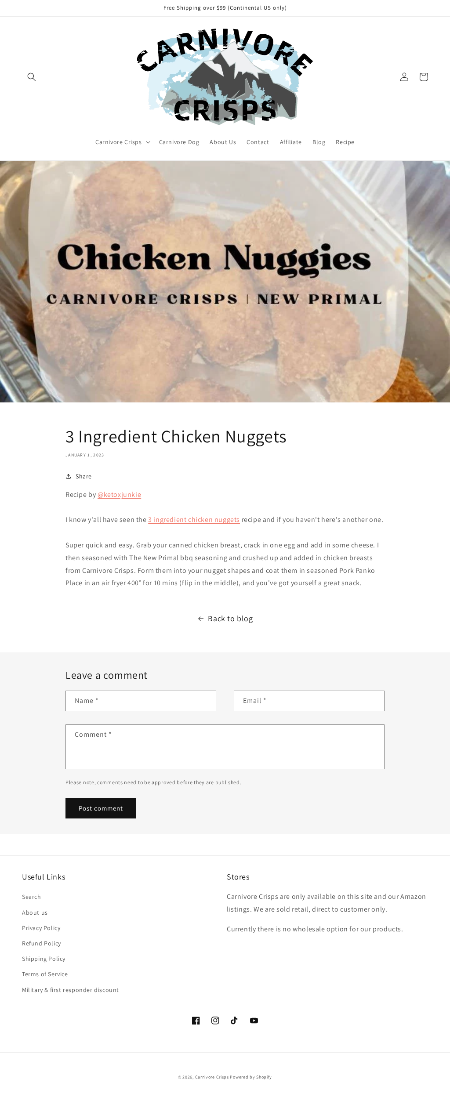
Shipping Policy (43, 959)
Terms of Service (45, 974)
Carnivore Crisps (212, 1077)
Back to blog (230, 618)
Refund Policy (41, 943)
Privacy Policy (41, 928)
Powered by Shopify (251, 1077)
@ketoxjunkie (119, 494)
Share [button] (84, 476)
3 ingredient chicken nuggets (194, 519)
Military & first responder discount (70, 990)
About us (35, 912)
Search (31, 897)
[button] (31, 77)
